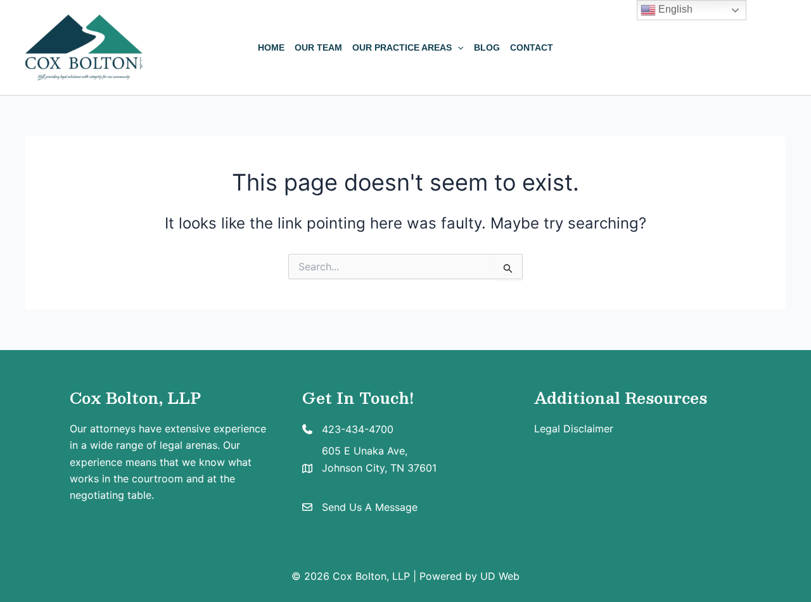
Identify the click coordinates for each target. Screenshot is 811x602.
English (674, 9)
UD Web (500, 576)
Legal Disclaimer (573, 428)
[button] (457, 47)
